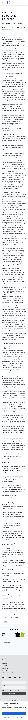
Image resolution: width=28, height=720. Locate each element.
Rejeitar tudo (20, 717)
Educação (4, 9)
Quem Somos (5, 659)
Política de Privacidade (7, 673)
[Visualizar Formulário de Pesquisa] (3, 2)
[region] (14, 710)
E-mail (3, 685)
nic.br (6, 640)
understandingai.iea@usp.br (9, 700)
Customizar (6, 717)
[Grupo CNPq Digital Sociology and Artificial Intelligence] (20, 637)
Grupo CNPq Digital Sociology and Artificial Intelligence (20, 647)
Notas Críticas (5, 666)
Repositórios (5, 668)
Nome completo (5, 680)
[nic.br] (7, 635)
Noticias (4, 661)
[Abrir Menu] (25, 3)
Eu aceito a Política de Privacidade (11, 690)
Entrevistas (4, 663)
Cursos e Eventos (6, 670)
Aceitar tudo (14, 713)
